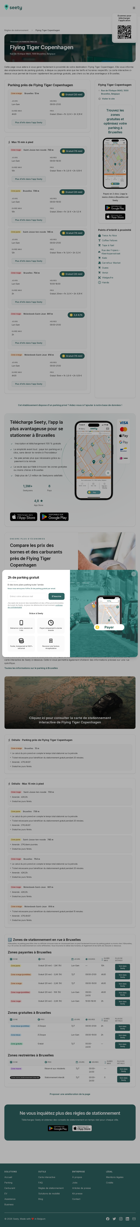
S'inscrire (56, 596)
